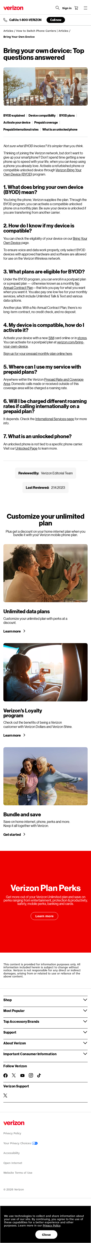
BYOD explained (14, 115)
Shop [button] (7, 1000)
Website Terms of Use (17, 1172)
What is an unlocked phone (59, 129)
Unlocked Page (26, 448)
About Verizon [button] (14, 1043)
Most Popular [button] (14, 1011)
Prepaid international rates (21, 129)
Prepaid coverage (46, 122)
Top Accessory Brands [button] (21, 1021)
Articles (8, 30)
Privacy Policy (12, 1133)
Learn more (12, 631)
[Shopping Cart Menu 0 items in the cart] (76, 8)
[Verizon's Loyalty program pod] (45, 690)
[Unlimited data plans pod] (45, 588)
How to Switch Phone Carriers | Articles (42, 30)
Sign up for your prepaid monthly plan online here (37, 353)
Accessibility (11, 1153)
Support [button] (10, 1032)
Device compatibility (42, 115)
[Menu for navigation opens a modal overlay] (85, 8)
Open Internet (12, 1163)
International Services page (54, 419)
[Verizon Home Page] (13, 8)
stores (82, 338)
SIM (51, 338)
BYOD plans (67, 115)
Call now (55, 20)
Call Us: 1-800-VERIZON (25, 19)
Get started (12, 834)
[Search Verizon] (57, 8)
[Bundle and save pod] (45, 791)
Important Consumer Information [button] (30, 1054)
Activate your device (16, 122)
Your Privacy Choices (17, 1143)
